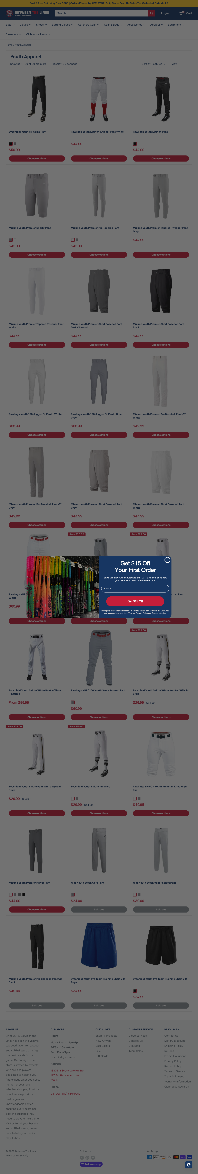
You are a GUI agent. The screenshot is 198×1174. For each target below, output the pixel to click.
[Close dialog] (167, 560)
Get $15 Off (135, 601)
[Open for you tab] (188, 1164)
